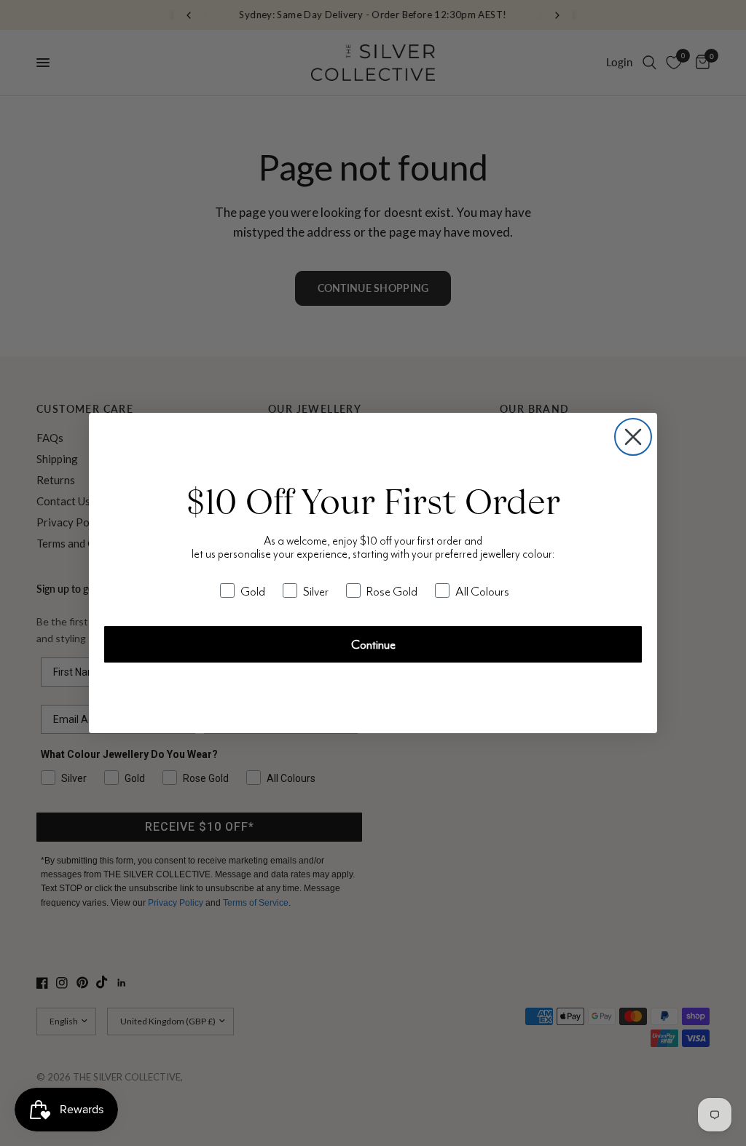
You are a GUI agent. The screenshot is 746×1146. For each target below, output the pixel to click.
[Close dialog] (633, 437)
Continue (373, 644)
